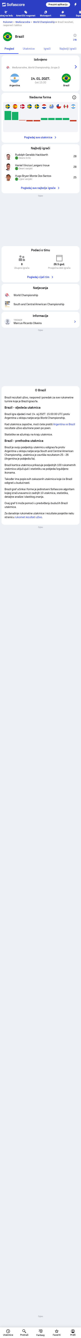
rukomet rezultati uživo (28, 517)
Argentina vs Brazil (64, 424)
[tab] (9, 49)
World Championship (44, 22)
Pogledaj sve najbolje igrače (38, 187)
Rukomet (8, 22)
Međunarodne (22, 22)
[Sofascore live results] (15, 4)
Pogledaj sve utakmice (38, 137)
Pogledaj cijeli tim (38, 277)
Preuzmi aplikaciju (58, 4)
